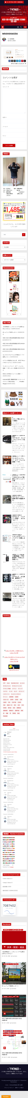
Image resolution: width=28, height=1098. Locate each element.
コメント (6, 87)
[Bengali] (3, 839)
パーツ (5, 1035)
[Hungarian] (13, 846)
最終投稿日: (6, 890)
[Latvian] (13, 850)
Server (19, 1031)
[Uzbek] (5, 863)
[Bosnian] (5, 839)
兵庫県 (11, 699)
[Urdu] (3, 863)
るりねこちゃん (7, 686)
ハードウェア (14, 1033)
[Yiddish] (10, 863)
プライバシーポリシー (9, 1087)
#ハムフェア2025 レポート (10, 332)
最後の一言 (22, 19)
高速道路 (5, 716)
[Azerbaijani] (10, 837)
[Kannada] (13, 848)
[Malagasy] (8, 852)
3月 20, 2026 (7, 956)
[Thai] (10, 860)
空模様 (3, 19)
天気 (15, 21)
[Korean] (6, 850)
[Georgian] (10, 844)
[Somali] (10, 858)
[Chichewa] (10, 839)
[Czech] (6, 841)
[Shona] (10, 856)
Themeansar (13, 1082)
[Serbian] (9, 856)
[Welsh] (8, 863)
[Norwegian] (9, 854)
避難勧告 (19, 708)
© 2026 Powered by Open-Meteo (10, 752)
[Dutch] (9, 841)
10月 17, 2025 (7, 1057)
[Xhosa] (9, 863)
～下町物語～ (14, 9)
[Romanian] (6, 856)
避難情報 (5, 710)
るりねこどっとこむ (17, 686)
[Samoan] (8, 858)
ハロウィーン (6, 694)
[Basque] (12, 837)
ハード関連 (20, 1033)
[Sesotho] (12, 856)
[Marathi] (3, 854)
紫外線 (9, 708)
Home (6, 1085)
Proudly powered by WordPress (9, 1080)
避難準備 (17, 710)
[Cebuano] (9, 839)
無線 (17, 964)
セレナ (15, 691)
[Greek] (13, 844)
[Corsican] (3, 841)
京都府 (16, 697)
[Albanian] (5, 837)
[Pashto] (10, 854)
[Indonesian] (6, 848)
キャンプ (20, 688)
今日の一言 (17, 19)
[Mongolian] (5, 854)
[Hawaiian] (8, 846)
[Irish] (8, 848)
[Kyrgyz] (9, 850)
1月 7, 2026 (7, 1023)
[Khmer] (5, 850)
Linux (8, 683)
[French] (6, 844)
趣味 (17, 996)
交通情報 (11, 697)
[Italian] (9, 848)
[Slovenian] (6, 858)
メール (5, 126)
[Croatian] (5, 841)
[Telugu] (9, 860)
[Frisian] (8, 844)
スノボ (10, 691)
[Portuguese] (3, 856)
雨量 (7, 713)
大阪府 (4, 702)
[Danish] (8, 841)
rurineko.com (15, 683)
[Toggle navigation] (18, 27)
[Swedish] (5, 860)
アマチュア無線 (7, 688)
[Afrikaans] (3, 837)
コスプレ (5, 691)
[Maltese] (12, 852)
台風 (21, 699)
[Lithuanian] (3, 852)
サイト (4, 136)
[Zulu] (13, 863)
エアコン (14, 688)
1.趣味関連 (5, 929)
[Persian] (12, 854)
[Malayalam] (9, 852)
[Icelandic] (3, 848)
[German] (12, 844)
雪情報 (14, 713)
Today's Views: (7, 882)
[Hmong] (12, 846)
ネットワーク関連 (7, 1033)
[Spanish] (12, 858)
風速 (18, 713)
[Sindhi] (13, 856)
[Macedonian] (6, 852)
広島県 (19, 702)
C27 (4, 683)
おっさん (22, 683)
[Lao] (10, 850)
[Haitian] (5, 846)
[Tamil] (8, 860)
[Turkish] (12, 860)
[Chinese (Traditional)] (13, 839)
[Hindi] (10, 846)
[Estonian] (13, 841)
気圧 (19, 705)
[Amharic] (6, 837)
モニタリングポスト (16, 694)
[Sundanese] (13, 858)
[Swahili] (3, 860)
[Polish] (13, 854)
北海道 (16, 699)
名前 (4, 117)
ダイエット (21, 691)
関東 (12, 21)
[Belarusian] (13, 837)
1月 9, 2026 (7, 988)
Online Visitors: (7, 878)
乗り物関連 (18, 929)
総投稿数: (5, 886)
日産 (4, 705)
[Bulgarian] (6, 839)
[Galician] (9, 844)
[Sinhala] (3, 858)
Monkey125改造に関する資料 (16, 1085)
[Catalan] (8, 839)
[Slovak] (5, 858)
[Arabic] (8, 837)
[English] (10, 841)
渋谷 (23, 705)
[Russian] (8, 856)
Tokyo (14, 728)
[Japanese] (10, 848)
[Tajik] (6, 860)
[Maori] (13, 852)
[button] (21, 27)
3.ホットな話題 (11, 929)
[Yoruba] (12, 863)
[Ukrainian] (13, 860)
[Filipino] (3, 844)
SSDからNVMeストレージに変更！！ (13, 374)
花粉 (14, 708)
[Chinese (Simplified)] (12, 839)
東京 (7, 19)
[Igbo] (5, 848)
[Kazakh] (3, 850)
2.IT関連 (10, 1031)
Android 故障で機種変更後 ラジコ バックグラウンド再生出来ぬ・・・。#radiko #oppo (14, 382)
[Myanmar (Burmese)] (6, 854)
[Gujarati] (3, 846)
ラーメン (5, 697)
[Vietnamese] (6, 863)
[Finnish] (5, 844)
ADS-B (10, 996)
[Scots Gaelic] (9, 858)
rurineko (12, 39)
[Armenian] (9, 837)
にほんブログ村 (14, 653)
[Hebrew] (9, 846)
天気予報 (11, 19)
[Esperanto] (12, 841)
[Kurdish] (8, 850)
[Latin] (12, 850)
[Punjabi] (5, 856)
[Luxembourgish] (5, 852)
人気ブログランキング (14, 670)
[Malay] (10, 852)
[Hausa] (6, 846)
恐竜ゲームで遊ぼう (19, 1087)
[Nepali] (8, 854)
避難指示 (11, 710)
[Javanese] (12, 848)
